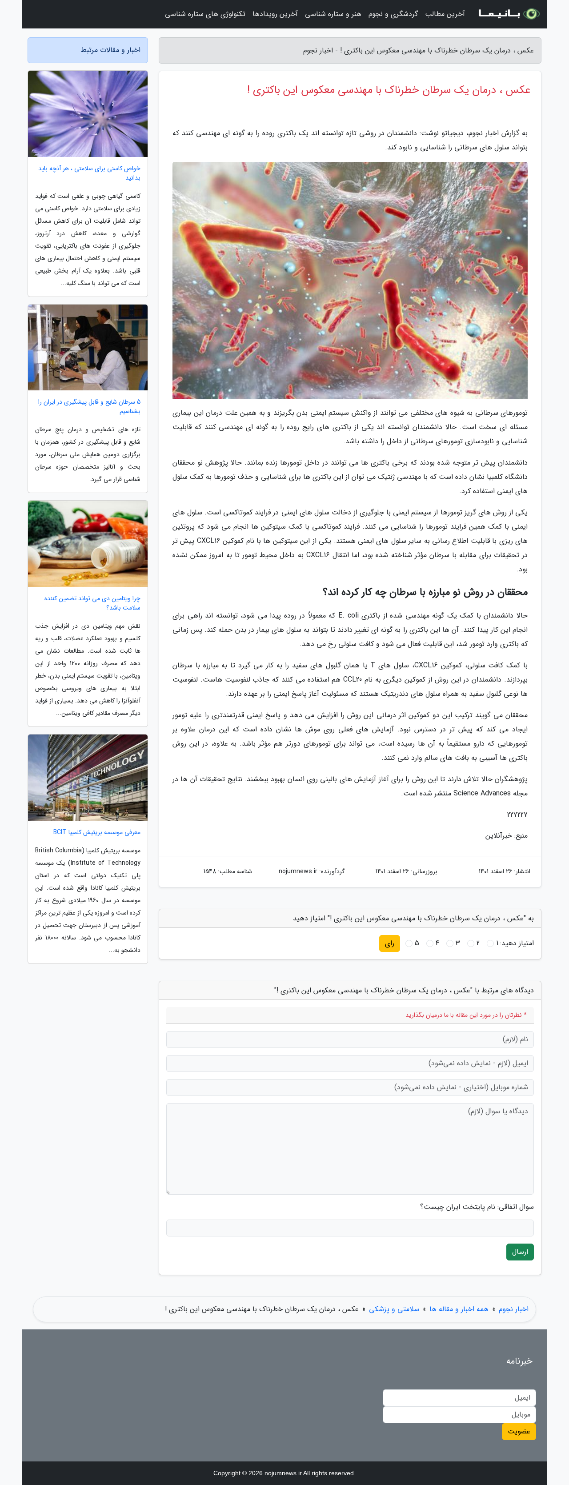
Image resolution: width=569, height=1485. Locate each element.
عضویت (519, 1431)
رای (389, 943)
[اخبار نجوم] (508, 14)
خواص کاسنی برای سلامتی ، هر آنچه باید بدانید (89, 173)
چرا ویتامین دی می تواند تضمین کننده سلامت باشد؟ (92, 603)
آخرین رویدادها (275, 14)
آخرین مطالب (445, 14)
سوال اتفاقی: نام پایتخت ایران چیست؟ (477, 1207)
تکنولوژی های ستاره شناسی (205, 14)
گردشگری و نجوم (393, 14)
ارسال (520, 1251)
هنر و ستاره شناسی (333, 14)
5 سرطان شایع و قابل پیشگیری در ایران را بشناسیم (89, 406)
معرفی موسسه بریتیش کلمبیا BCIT (96, 832)
